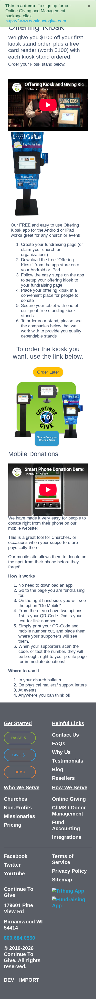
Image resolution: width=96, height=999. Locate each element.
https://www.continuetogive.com (35, 21)
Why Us (61, 752)
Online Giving (69, 799)
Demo (20, 772)
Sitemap (62, 879)
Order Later (48, 372)
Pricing (12, 825)
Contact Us (65, 735)
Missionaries (19, 816)
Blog (57, 769)
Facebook (15, 856)
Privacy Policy (69, 871)
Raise (17, 738)
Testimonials (67, 761)
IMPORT (29, 980)
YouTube (14, 873)
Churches (15, 799)
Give (17, 755)
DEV (9, 980)
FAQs (58, 743)
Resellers (63, 778)
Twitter (12, 865)
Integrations (66, 837)
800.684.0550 (19, 938)
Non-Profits (18, 807)
